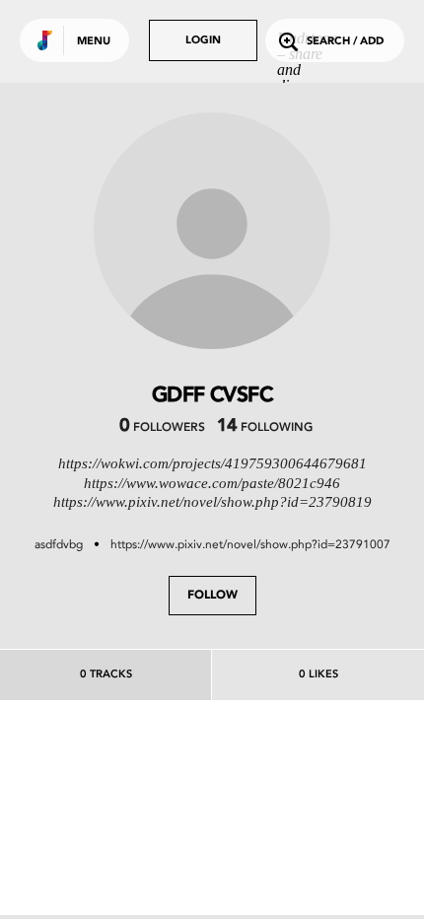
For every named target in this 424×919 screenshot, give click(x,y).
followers (162, 428)
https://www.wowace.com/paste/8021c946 (212, 483)
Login (203, 40)
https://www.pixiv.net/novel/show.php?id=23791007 (250, 544)
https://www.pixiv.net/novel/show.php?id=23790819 (212, 502)
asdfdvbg (59, 544)
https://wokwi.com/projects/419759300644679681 (212, 463)
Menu (93, 41)
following (265, 428)
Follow (212, 595)
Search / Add (345, 41)
